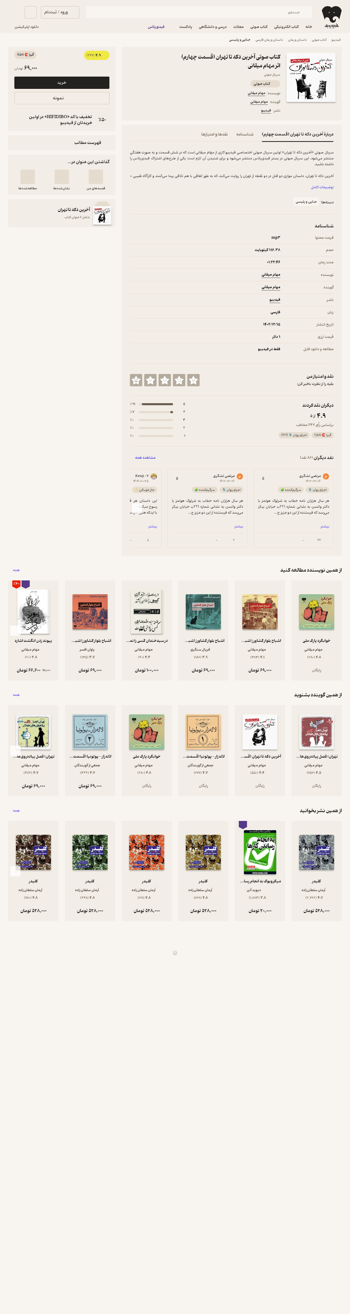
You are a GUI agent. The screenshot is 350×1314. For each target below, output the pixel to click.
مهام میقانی (256, 93)
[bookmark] (145, 111)
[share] (170, 111)
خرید (61, 82)
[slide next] (137, 508)
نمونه (58, 98)
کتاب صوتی (319, 39)
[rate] (193, 380)
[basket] (31, 12)
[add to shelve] (96, 177)
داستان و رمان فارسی (269, 39)
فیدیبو (336, 39)
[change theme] (14, 12)
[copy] (19, 120)
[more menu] (133, 111)
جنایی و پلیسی (239, 40)
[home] (331, 17)
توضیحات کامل (322, 187)
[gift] (157, 111)
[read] (27, 177)
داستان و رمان (297, 39)
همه (16, 570)
